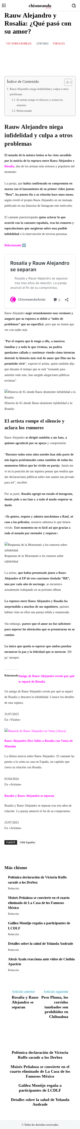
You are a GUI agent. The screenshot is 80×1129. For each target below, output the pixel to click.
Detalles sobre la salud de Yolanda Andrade (40, 943)
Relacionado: (13, 245)
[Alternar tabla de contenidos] (66, 82)
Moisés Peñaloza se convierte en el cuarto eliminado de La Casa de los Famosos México (39, 903)
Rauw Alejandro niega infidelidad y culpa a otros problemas (39, 91)
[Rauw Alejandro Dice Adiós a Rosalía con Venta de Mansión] (35, 731)
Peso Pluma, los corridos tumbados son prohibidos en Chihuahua (54, 1007)
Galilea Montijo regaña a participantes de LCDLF (40, 1088)
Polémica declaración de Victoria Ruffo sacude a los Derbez (40, 1055)
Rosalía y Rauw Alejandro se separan (29, 795)
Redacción (13, 888)
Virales (59, 43)
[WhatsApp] (53, 54)
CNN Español (27, 842)
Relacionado (24, 110)
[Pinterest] (43, 54)
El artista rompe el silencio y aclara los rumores (40, 102)
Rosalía (9, 166)
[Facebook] (22, 54)
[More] (61, 849)
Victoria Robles (19, 43)
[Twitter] (33, 54)
